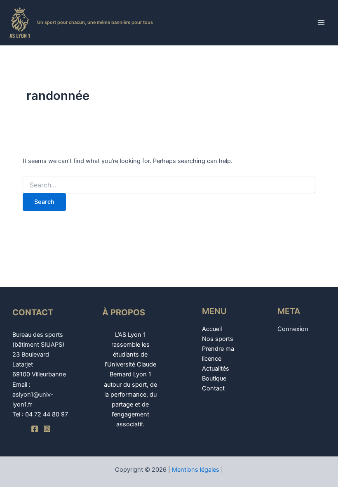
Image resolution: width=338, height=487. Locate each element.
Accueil (212, 329)
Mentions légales (195, 469)
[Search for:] (169, 185)
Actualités (215, 368)
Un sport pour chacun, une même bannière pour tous (95, 22)
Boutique (214, 378)
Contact (213, 388)
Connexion (292, 329)
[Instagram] (47, 429)
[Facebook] (34, 429)
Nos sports (217, 339)
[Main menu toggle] (321, 22)
